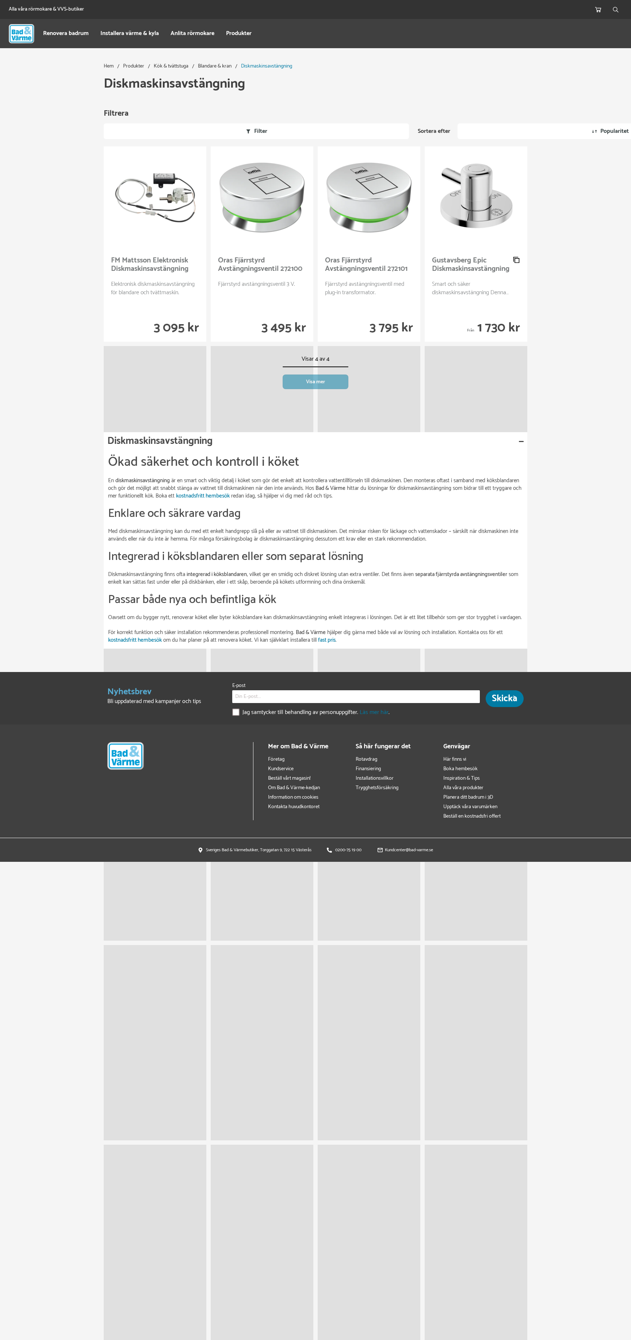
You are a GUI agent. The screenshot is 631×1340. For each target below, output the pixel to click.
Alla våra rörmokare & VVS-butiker (46, 9)
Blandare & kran (215, 66)
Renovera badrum (66, 34)
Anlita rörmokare (192, 34)
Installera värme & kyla (129, 34)
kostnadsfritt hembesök (135, 640)
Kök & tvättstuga (171, 66)
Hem (109, 66)
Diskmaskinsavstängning (266, 66)
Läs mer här (374, 712)
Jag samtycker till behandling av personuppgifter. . (316, 713)
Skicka (504, 698)
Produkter (239, 34)
